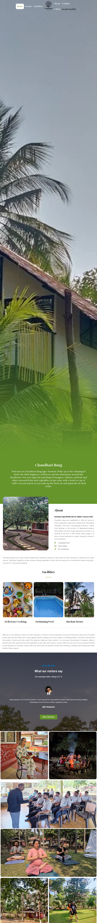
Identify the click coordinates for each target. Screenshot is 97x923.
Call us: (65, 9)
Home (20, 6)
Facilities (38, 6)
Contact (66, 3)
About (57, 3)
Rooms (28, 6)
